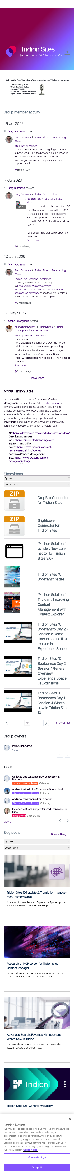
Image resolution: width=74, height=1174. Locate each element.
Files (54, 194)
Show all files (63, 722)
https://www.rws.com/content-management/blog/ (29, 459)
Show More (37, 378)
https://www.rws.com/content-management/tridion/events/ (30, 448)
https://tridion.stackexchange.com (35, 439)
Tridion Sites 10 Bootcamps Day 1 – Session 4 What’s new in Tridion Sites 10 (53, 703)
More (61, 55)
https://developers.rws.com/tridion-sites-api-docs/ (41, 432)
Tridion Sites (41, 137)
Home (24, 55)
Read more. (33, 239)
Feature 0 (34, 99)
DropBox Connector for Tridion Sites (53, 500)
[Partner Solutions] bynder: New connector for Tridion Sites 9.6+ (52, 551)
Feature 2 (40, 99)
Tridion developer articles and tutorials (39, 328)
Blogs (33, 55)
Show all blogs (59, 834)
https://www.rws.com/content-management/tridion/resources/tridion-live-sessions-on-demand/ (39, 289)
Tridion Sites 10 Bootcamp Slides (51, 576)
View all (8, 821)
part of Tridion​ (51, 402)
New (67, 52)
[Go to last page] (27, 723)
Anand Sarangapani (18, 320)
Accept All (37, 1167)
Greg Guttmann (16, 131)
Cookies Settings (37, 1157)
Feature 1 (37, 99)
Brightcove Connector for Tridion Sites (48, 525)
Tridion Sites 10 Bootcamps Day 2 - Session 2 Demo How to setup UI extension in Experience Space (53, 636)
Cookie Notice (30, 1149)
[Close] (70, 1119)
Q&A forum (46, 55)
